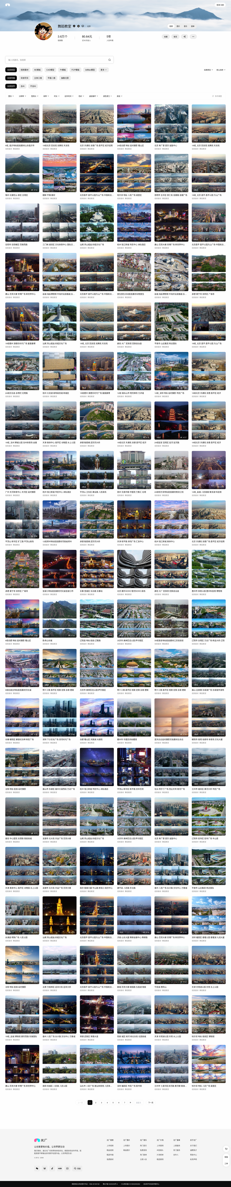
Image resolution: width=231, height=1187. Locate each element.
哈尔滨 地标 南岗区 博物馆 (203, 1036)
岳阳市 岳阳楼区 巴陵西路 (16, 244)
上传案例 (160, 1145)
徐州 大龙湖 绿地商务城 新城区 (56, 393)
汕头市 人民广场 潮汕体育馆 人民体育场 (97, 1085)
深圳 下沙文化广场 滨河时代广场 (57, 739)
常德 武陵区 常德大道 (89, 1036)
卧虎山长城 (47, 640)
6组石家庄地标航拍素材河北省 (18, 690)
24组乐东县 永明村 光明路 (16, 393)
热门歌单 (143, 1154)
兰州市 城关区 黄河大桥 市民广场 (206, 789)
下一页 (150, 1102)
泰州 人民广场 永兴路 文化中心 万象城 (170, 887)
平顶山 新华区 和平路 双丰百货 (130, 789)
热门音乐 (143, 1145)
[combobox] (59, 60)
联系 (175, 36)
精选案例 (160, 1159)
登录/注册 (220, 5)
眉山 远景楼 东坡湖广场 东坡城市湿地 (208, 690)
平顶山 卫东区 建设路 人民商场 (93, 492)
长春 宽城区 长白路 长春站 (91, 591)
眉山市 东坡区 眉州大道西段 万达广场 (59, 789)
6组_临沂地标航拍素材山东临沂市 (19, 145)
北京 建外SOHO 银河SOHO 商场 (131, 591)
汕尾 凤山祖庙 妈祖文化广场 (92, 244)
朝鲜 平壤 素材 (49, 195)
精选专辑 (110, 1154)
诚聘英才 (193, 1150)
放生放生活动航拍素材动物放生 (130, 294)
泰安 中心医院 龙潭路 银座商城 (18, 838)
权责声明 (193, 1159)
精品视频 (110, 1150)
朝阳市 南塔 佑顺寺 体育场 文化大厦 (207, 739)
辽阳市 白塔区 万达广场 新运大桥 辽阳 (208, 640)
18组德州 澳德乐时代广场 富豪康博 (20, 343)
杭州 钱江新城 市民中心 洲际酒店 (131, 244)
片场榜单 (160, 1154)
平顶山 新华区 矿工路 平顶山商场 (19, 541)
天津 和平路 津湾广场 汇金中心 (130, 541)
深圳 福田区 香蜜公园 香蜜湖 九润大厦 (208, 937)
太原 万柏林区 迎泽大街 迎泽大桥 (57, 987)
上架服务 (176, 1145)
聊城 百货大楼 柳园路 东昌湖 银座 (131, 987)
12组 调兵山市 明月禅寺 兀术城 (130, 393)
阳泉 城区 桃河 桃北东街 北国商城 (131, 1036)
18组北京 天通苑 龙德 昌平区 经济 (206, 393)
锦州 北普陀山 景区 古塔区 (16, 195)
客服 (226, 1157)
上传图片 (126, 1145)
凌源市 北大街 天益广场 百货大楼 (57, 838)
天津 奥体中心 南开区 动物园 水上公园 (59, 442)
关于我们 (193, 1145)
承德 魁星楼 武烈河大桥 (90, 442)
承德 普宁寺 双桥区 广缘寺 (203, 294)
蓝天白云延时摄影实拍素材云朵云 (168, 739)
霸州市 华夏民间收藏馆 (127, 739)
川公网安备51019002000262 (130, 1184)
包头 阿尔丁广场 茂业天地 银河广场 (169, 789)
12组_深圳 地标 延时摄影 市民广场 (169, 393)
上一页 (80, 1102)
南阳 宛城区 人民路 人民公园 (55, 1085)
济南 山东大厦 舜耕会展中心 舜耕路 (132, 937)
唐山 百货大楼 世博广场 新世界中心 (169, 244)
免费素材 (110, 1159)
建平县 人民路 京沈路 (126, 887)
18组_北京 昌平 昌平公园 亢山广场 (206, 195)
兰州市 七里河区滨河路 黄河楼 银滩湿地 (171, 1085)
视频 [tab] (171, 26)
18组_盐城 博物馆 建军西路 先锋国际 (21, 1036)
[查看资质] (74, 26)
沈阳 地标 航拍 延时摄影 (15, 789)
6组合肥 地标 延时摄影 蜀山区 (18, 640)
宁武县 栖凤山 (160, 987)
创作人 (175, 1154)
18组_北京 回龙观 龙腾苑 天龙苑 (206, 145)
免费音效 (143, 1150)
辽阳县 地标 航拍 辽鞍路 (90, 640)
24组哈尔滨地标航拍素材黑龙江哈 (169, 492)
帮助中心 (193, 1154)
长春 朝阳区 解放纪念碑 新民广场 (19, 739)
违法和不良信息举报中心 (151, 1184)
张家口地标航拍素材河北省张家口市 (58, 591)
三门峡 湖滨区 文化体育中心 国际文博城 (60, 244)
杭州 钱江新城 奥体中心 (164, 541)
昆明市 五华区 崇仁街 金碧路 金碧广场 (170, 195)
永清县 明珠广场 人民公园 (16, 937)
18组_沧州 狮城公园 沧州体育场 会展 (21, 442)
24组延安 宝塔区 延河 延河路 (166, 442)
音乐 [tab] (185, 26)
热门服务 (176, 1150)
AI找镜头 (160, 1150)
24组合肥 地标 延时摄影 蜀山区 (130, 145)
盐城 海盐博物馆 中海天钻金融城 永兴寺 (60, 294)
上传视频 (110, 1145)
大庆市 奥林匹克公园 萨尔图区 (130, 640)
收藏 (165, 36)
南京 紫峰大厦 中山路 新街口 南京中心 (96, 887)
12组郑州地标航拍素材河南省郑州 (57, 541)
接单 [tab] (192, 26)
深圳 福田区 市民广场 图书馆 (129, 1085)
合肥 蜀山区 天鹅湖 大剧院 (91, 739)
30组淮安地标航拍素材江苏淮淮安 (169, 640)
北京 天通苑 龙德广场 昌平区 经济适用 (96, 145)
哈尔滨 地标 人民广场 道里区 (129, 195)
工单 (226, 1163)
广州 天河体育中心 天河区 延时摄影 (20, 492)
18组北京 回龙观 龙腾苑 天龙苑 (56, 145)
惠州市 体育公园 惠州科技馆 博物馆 (207, 591)
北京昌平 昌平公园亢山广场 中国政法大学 (97, 195)
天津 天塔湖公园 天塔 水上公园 (205, 987)
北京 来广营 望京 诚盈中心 (165, 145)
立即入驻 (143, 1159)
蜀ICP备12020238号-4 (110, 1184)
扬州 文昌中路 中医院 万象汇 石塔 (131, 492)
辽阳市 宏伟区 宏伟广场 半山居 (205, 838)
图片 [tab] (178, 26)
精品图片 (126, 1150)
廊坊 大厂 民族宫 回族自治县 (129, 343)
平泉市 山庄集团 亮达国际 (165, 343)
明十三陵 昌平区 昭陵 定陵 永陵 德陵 (58, 690)
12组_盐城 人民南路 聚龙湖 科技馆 (206, 492)
